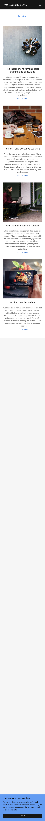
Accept (22, 816)
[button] (40, 5)
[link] (15, 5)
